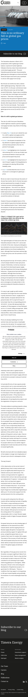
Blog (2, 674)
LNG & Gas (4, 655)
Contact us (4, 681)
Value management (20, 655)
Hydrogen (3, 658)
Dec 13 (6, 150)
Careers (3, 670)
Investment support (20, 652)
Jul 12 (5, 170)
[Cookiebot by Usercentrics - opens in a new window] (8, 330)
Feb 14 (6, 140)
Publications (5, 678)
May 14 (9, 133)
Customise (13, 361)
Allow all (14, 357)
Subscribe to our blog (12, 54)
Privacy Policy (11, 689)
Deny (14, 366)
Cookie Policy (20, 689)
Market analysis (19, 658)
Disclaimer (3, 689)
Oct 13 (6, 160)
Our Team (4, 666)
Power (3, 652)
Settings (20, 353)
